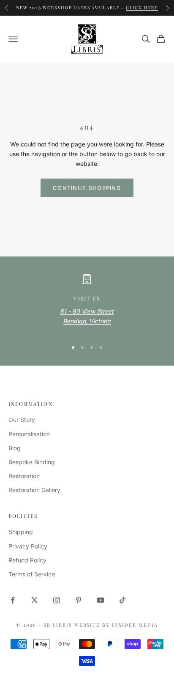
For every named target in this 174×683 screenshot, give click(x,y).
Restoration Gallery (34, 489)
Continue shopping (87, 188)
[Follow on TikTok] (122, 600)
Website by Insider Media (116, 625)
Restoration (24, 475)
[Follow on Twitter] (34, 600)
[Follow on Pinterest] (78, 600)
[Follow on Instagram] (56, 600)
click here (142, 7)
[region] (87, 303)
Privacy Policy (27, 546)
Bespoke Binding (31, 461)
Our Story (21, 419)
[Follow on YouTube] (100, 600)
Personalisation (29, 434)
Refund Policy (27, 560)
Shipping (20, 531)
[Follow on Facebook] (12, 600)
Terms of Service (31, 574)
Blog (14, 448)
